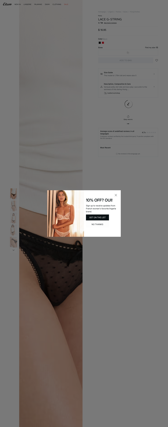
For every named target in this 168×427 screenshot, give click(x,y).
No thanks (97, 224)
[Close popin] (116, 195)
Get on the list (97, 217)
